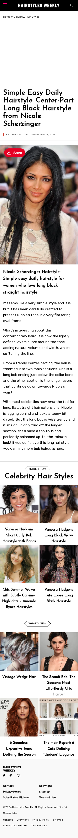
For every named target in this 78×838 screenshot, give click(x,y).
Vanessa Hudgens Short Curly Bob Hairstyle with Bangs (19, 535)
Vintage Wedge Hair (19, 677)
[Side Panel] (5, 5)
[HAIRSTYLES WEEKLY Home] (39, 769)
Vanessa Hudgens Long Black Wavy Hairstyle (59, 535)
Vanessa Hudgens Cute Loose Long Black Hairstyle (59, 595)
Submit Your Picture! (16, 797)
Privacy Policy (12, 791)
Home (7, 16)
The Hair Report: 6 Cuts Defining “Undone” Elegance (58, 748)
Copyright (45, 785)
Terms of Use (47, 797)
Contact (8, 785)
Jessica (15, 134)
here (59, 448)
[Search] (72, 5)
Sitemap (44, 791)
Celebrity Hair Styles (27, 16)
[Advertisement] (39, 53)
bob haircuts (44, 448)
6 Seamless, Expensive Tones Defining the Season (19, 748)
